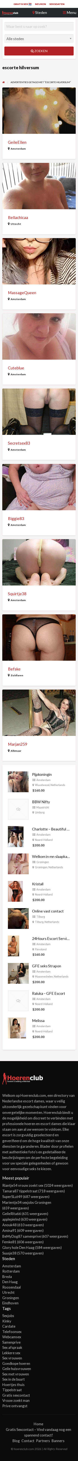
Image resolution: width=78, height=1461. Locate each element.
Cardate (8, 1326)
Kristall (37, 884)
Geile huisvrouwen (16, 1368)
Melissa (38, 1020)
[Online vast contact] (18, 918)
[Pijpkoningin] (18, 781)
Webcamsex (11, 1337)
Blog (16, 1441)
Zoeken (40, 51)
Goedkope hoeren (16, 1363)
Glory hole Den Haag (18, 1247)
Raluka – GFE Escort (48, 993)
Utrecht (16, 223)
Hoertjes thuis (13, 1384)
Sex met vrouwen (15, 1374)
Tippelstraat (12, 1390)
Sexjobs (8, 1315)
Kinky (6, 1321)
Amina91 (9, 1230)
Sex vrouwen (12, 1358)
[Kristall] (15, 890)
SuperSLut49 (12, 1196)
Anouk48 (9, 1225)
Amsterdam (18, 148)
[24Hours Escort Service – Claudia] (13, 945)
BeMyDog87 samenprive (21, 1236)
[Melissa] (17, 1027)
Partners (43, 1441)
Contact (27, 1441)
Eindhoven (10, 1303)
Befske (14, 669)
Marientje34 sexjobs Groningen (26, 1202)
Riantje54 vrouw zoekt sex (22, 1185)
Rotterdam (11, 1271)
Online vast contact (48, 911)
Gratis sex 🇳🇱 (23, 4)
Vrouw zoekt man (16, 1400)
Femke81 (9, 1242)
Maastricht (42, 807)
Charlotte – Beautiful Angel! (55, 829)
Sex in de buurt (13, 1379)
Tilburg (40, 916)
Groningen (42, 862)
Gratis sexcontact (16, 1395)
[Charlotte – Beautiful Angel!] (16, 836)
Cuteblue (16, 367)
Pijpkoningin (42, 774)
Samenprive (11, 1342)
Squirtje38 (17, 593)
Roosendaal (11, 1287)
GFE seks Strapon (46, 966)
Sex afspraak (12, 1347)
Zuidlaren (17, 675)
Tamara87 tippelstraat (20, 1191)
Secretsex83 (19, 443)
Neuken (40, 4)
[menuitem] (22, 4)
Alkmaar (16, 750)
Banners (58, 1441)
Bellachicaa (18, 217)
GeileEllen (17, 142)
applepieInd (11, 1219)
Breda (7, 1276)
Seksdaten (56, 4)
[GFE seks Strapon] (18, 972)
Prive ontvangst (14, 1406)
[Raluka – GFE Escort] (18, 1000)
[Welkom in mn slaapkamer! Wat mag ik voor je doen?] (18, 863)
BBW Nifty (41, 801)
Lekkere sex (11, 1353)
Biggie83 (16, 518)
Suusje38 (9, 1253)
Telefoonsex (12, 1331)
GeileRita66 (11, 1213)
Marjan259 (17, 744)
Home (38, 1424)
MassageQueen (22, 292)
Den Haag (10, 1282)
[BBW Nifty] (18, 808)
